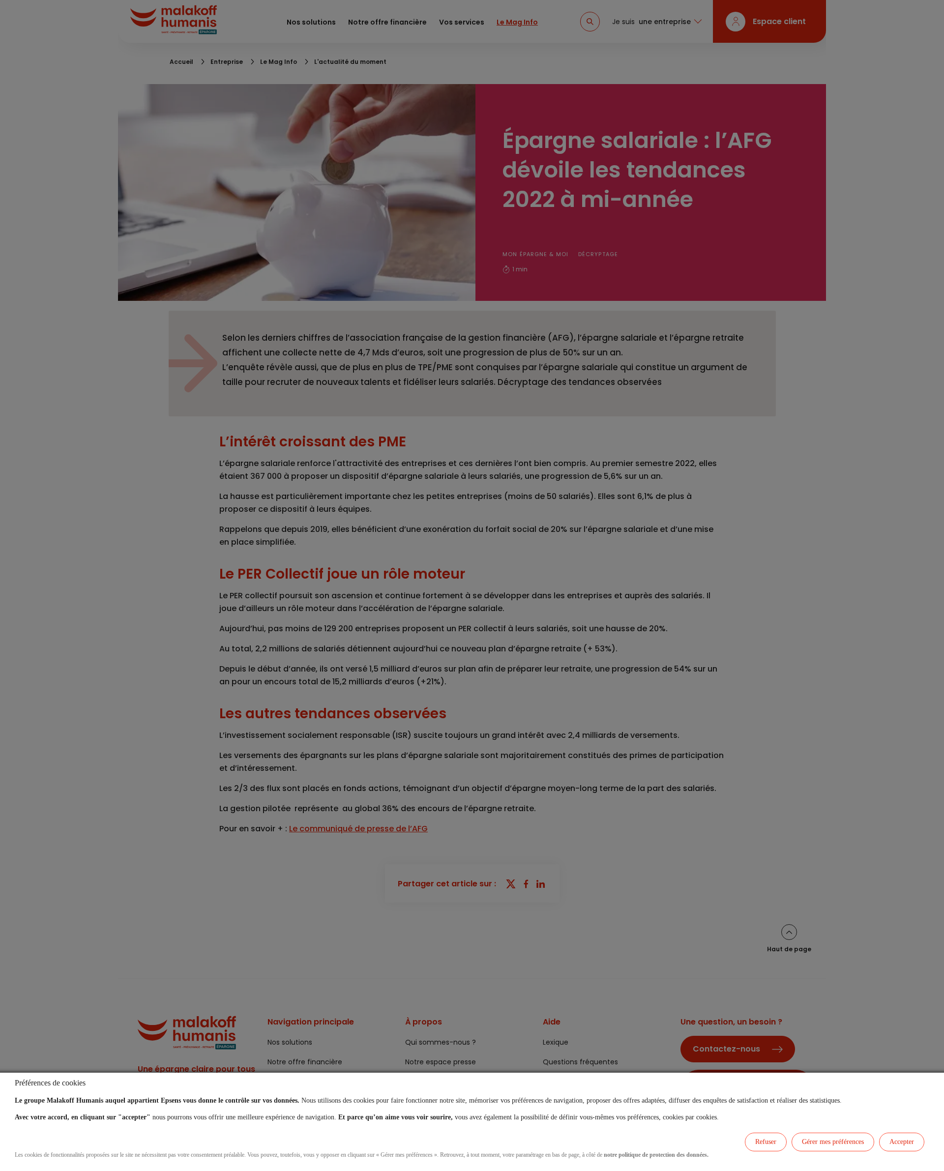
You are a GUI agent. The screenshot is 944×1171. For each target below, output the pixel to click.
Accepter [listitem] (901, 1141)
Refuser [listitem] (765, 1141)
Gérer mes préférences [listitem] (833, 1141)
